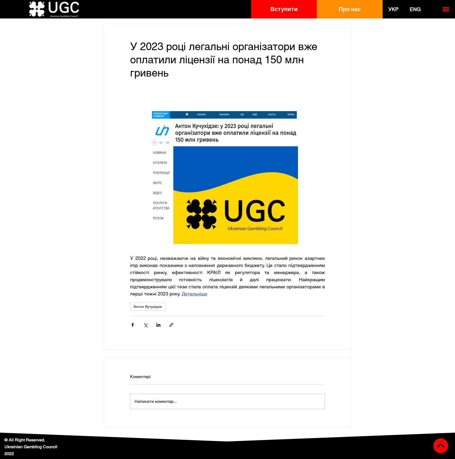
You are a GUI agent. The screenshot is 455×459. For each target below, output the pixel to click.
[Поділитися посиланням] (171, 324)
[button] (284, 9)
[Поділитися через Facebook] (132, 324)
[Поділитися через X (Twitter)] (145, 324)
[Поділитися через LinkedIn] (158, 324)
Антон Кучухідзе (147, 306)
